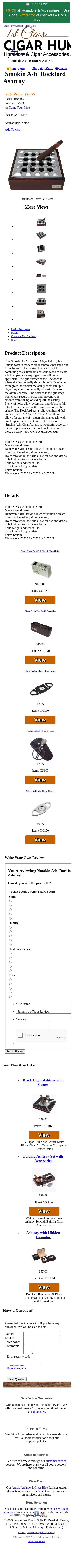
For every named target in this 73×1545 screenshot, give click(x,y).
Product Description (20, 329)
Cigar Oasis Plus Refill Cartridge (40, 611)
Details (14, 333)
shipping (31, 1441)
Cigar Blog (41, 1487)
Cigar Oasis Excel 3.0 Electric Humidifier (40, 551)
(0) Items (61, 68)
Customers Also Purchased (23, 336)
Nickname (23, 1004)
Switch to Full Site (36, 1541)
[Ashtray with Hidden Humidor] (44, 1256)
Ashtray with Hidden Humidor (43, 1235)
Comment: (12, 1346)
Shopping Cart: (42, 68)
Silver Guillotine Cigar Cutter (40, 791)
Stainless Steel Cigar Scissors (40, 731)
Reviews (15, 340)
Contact (21, 1532)
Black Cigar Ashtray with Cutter (43, 1082)
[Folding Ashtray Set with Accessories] (44, 1180)
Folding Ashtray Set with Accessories (43, 1158)
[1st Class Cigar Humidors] (21, 45)
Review (21, 1019)
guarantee (39, 1411)
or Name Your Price (17, 107)
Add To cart (12, 129)
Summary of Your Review (32, 1011)
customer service (56, 1461)
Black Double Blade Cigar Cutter (40, 671)
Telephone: (12, 1342)
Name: (9, 1333)
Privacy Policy (47, 1532)
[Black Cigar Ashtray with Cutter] (44, 1104)
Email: (9, 1338)
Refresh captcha (16, 1368)
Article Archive (21, 1487)
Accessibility (33, 1532)
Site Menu (18, 68)
